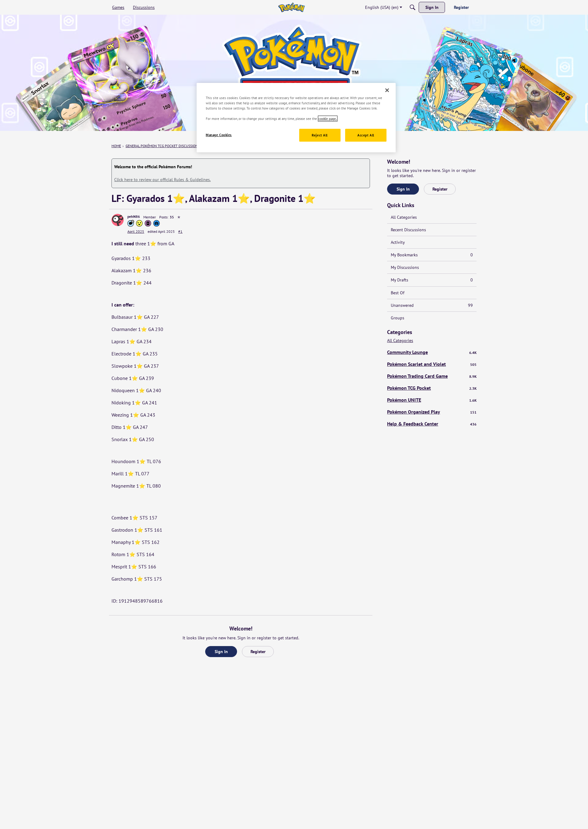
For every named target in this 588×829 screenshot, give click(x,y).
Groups (397, 318)
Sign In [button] (221, 651)
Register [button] (258, 651)
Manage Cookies (219, 134)
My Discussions (405, 267)
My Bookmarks (432, 255)
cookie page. (327, 118)
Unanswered (432, 305)
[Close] (387, 90)
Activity (398, 242)
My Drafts (432, 280)
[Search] (412, 7)
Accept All (365, 135)
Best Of (397, 293)
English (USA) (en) (381, 7)
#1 (180, 231)
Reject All (320, 135)
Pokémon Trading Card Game (432, 376)
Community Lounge (432, 352)
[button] (117, 220)
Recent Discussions (408, 229)
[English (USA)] (291, 7)
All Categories (404, 217)
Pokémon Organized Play (432, 412)
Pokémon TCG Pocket (432, 388)
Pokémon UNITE (432, 400)
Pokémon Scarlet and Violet (432, 364)
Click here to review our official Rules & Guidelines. (162, 179)
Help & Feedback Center (432, 424)
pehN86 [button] (133, 216)
